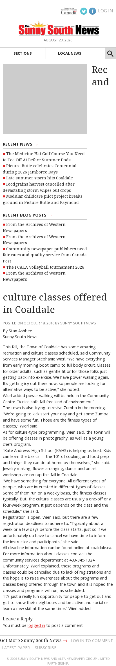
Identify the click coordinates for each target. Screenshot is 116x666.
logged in (36, 625)
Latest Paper (16, 647)
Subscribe (45, 647)
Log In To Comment (92, 640)
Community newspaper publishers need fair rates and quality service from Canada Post (45, 255)
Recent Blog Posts (28, 214)
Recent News (21, 143)
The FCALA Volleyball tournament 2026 (45, 267)
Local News (69, 53)
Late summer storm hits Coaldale (39, 178)
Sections (23, 53)
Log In (105, 11)
